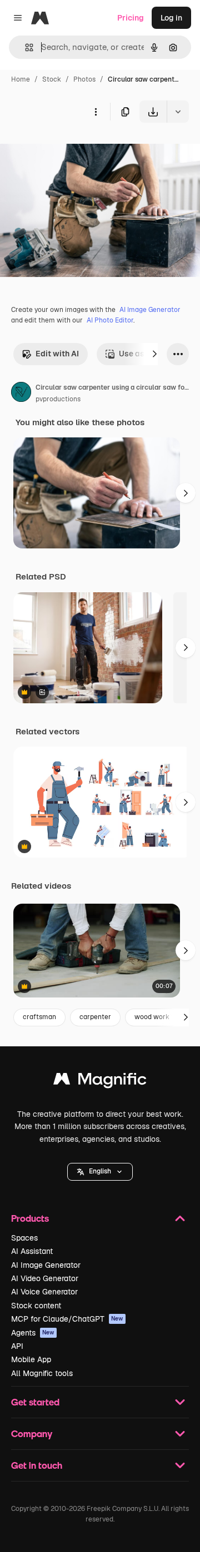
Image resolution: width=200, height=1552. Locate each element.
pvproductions (58, 399)
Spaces (24, 1238)
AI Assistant (32, 1251)
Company (31, 1433)
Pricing (130, 18)
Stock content (36, 1306)
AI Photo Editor (110, 320)
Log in (171, 18)
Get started (35, 1402)
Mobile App (31, 1359)
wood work (151, 1016)
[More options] (95, 111)
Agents (32, 1333)
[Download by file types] (178, 111)
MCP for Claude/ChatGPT (67, 1319)
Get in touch (36, 1465)
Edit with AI (57, 354)
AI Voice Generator (44, 1292)
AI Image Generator (150, 309)
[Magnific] (100, 1081)
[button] (100, 1172)
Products (30, 1218)
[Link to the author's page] (21, 393)
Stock (51, 79)
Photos (84, 79)
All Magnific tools (42, 1373)
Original (71, 148)
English (100, 1171)
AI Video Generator (44, 1278)
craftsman (39, 1016)
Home (20, 79)
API (17, 1346)
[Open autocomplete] (24, 47)
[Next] (154, 354)
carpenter (95, 1016)
